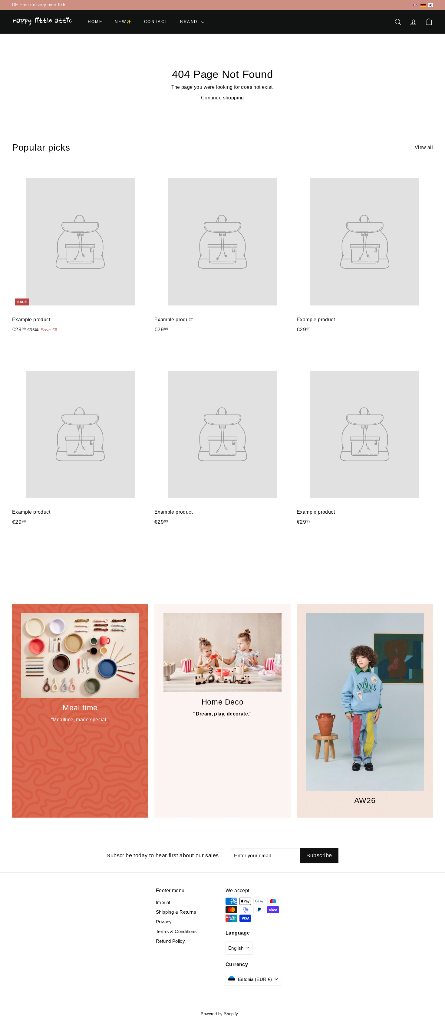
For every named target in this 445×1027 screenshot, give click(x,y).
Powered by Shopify (219, 1014)
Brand (190, 21)
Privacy (164, 921)
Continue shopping (222, 97)
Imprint (163, 902)
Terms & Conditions (176, 931)
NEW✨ (123, 21)
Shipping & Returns (176, 912)
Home (95, 21)
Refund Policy (170, 941)
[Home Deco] (222, 652)
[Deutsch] (423, 5)
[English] (415, 5)
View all (424, 147)
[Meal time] (80, 655)
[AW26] (365, 702)
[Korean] (430, 5)
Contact (156, 21)
